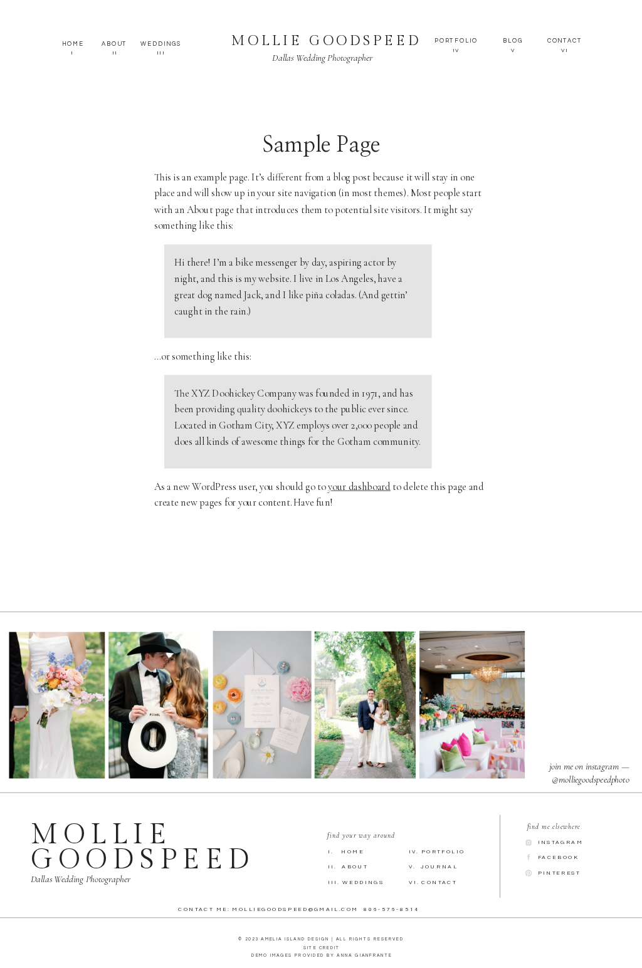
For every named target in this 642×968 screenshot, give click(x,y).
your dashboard (359, 486)
